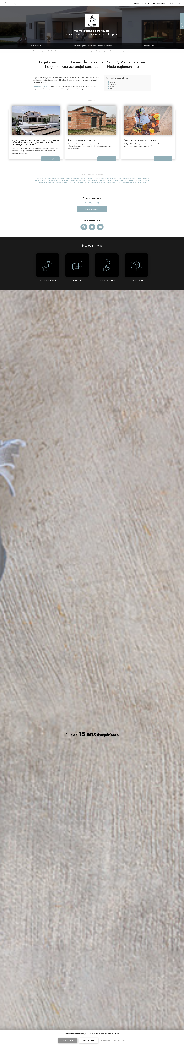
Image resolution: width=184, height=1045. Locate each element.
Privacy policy (121, 1040)
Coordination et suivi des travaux (140, 139)
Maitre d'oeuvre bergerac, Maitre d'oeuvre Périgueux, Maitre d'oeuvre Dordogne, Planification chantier (115, 182)
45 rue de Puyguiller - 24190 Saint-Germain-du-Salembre (92, 45)
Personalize (106, 1040)
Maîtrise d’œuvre (159, 3)
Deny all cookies (89, 1040)
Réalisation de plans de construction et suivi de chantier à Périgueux (120, 180)
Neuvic (112, 89)
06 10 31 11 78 (35, 45)
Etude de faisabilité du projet (82, 139)
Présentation (146, 3)
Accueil (136, 3)
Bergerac (112, 82)
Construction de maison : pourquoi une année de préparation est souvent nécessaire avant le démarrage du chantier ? (35, 142)
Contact (178, 3)
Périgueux (113, 84)
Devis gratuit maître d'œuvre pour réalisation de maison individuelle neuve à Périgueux (60, 179)
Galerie (170, 3)
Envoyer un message (92, 209)
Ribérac (112, 86)
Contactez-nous (148, 45)
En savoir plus (50, 159)
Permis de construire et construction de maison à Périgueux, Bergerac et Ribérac (112, 179)
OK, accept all (68, 1040)
